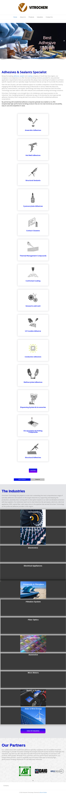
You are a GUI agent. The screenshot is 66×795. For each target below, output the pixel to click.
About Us (23, 17)
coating (30, 76)
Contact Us (49, 17)
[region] (33, 42)
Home (15, 17)
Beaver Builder (43, 792)
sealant (22, 76)
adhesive (16, 76)
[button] (1, 40)
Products (31, 17)
